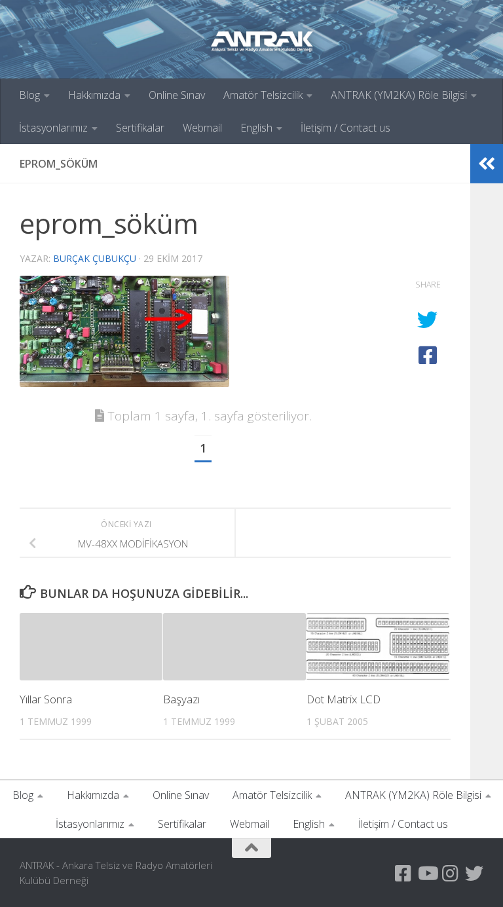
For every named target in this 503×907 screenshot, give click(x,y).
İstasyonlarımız (53, 127)
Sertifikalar (140, 127)
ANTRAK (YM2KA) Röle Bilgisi (399, 95)
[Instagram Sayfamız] (450, 873)
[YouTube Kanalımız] (427, 873)
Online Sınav (177, 95)
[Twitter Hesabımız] (474, 873)
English (256, 127)
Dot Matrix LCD (344, 699)
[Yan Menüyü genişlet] (486, 163)
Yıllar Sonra (46, 699)
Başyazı (181, 699)
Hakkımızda (94, 95)
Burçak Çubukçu (94, 258)
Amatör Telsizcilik (263, 95)
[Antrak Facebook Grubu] (403, 873)
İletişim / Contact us (345, 127)
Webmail (202, 127)
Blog (29, 95)
